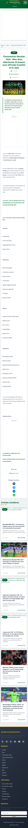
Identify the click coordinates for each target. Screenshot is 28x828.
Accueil (2, 45)
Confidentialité (5, 794)
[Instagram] (6, 741)
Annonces (4, 775)
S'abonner (14, 816)
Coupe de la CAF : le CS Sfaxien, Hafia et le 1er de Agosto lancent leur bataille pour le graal (13, 634)
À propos (4, 791)
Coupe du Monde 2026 (7, 757)
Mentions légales (6, 796)
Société (4, 750)
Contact (4, 788)
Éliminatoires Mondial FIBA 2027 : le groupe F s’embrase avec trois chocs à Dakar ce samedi (13, 561)
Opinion (4, 762)
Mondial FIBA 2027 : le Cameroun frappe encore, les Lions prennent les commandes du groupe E (14, 526)
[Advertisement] (14, 25)
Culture (3, 760)
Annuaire (4, 772)
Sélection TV (5, 767)
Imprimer (15, 469)
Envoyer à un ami (14, 473)
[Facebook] (2, 741)
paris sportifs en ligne (7, 783)
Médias (4, 765)
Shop (3, 770)
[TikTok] (23, 741)
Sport (7, 45)
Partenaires (5, 799)
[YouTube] (19, 741)
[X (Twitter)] (15, 741)
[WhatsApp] (10, 741)
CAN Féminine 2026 (7, 755)
